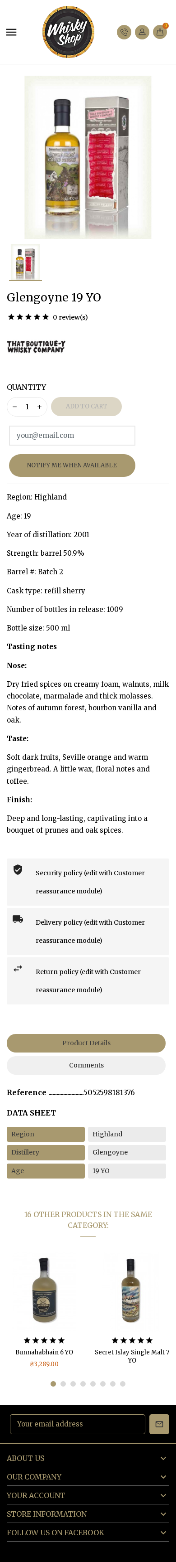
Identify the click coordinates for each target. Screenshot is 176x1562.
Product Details (86, 1043)
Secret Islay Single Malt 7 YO (44, 1356)
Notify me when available (72, 465)
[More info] (60, 1291)
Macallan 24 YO (132, 1352)
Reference (27, 1092)
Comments (86, 1065)
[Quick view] (44, 1291)
